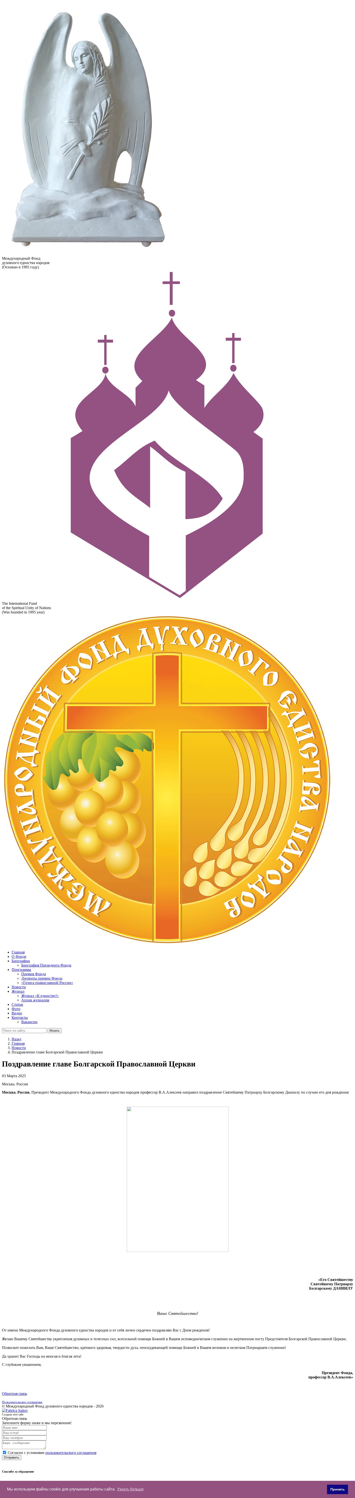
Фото (16, 1009)
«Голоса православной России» (47, 983)
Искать (55, 1030)
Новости (19, 987)
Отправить (11, 1457)
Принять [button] (337, 1489)
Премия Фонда (33, 974)
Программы (21, 970)
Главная (18, 952)
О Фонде (19, 956)
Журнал (18, 991)
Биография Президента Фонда (46, 965)
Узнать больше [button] (130, 1489)
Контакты (20, 1017)
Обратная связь (14, 1394)
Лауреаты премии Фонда (41, 978)
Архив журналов (35, 1000)
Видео (17, 1013)
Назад (16, 1039)
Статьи (17, 1004)
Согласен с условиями (52, 1453)
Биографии (21, 961)
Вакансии (29, 1022)
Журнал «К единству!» (40, 996)
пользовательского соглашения (70, 1453)
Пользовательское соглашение (22, 1402)
